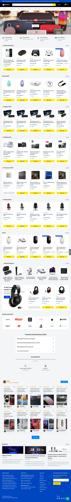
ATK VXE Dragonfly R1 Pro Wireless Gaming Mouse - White (61, 249)
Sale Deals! (52, 8)
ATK (4, 89)
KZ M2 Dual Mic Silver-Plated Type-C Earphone (48, 91)
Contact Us (42, 476)
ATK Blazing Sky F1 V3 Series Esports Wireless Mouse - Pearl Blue (22, 92)
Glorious (58, 58)
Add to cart (9, 69)
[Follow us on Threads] (61, 498)
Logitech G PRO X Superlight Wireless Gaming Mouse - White (22, 249)
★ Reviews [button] (70, 252)
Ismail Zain (22, 406)
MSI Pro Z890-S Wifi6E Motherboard (61, 152)
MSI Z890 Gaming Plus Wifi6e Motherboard (48, 152)
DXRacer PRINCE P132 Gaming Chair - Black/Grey (62, 215)
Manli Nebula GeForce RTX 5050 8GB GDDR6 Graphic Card (48, 122)
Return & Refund (43, 480)
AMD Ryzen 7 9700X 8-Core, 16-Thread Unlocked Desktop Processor (35, 184)
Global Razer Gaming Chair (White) (21, 215)
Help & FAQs (42, 485)
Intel (44, 180)
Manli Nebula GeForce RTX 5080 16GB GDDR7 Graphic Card (8, 122)
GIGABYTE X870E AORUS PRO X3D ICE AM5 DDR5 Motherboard (8, 153)
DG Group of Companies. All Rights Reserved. (10, 497)
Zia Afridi (61, 406)
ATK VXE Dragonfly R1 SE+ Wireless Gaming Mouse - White (8, 249)
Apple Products (38, 8)
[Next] (69, 60)
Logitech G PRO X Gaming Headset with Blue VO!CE (60, 298)
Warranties (42, 482)
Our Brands (59, 8)
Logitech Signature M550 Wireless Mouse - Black (21, 61)
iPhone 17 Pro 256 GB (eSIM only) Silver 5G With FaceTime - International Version (8, 61)
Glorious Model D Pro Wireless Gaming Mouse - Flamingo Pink (62, 61)
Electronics (12, 8)
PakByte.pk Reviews (7, 455)
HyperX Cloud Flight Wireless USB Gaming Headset (34, 298)
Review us (64, 381)
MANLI (4, 119)
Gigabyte (5, 150)
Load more (35, 437)
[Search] (54, 4)
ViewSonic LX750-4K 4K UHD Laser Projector (35, 91)
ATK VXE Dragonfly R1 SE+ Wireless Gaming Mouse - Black (34, 249)
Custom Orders (45, 8)
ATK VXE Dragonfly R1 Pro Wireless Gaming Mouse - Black (47, 249)
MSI (30, 150)
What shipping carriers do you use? (25, 346)
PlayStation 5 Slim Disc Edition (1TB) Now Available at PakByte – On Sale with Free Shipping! (57, 456)
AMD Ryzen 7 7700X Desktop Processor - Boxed (22, 183)
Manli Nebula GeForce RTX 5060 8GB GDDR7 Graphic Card (35, 122)
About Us (41, 475)
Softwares (29, 8)
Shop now (35, 26)
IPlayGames (22, 430)
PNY (57, 119)
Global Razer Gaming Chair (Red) (8, 215)
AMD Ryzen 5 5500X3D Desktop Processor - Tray (7, 183)
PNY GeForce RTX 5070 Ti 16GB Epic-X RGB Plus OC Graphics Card (61, 122)
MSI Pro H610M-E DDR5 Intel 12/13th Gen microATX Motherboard (35, 153)
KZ (43, 89)
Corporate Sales (43, 484)
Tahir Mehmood (49, 430)
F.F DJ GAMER (35, 406)
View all (67, 76)
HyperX (30, 296)
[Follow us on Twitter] (59, 498)
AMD (4, 180)
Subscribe (57, 483)
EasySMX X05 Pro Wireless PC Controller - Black (35, 61)
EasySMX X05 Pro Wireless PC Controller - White (48, 61)
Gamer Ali (48, 406)
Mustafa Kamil (36, 430)
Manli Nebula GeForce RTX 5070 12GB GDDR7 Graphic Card (21, 122)
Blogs (41, 491)
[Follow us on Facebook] (57, 498)
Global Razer (5, 212)
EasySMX (31, 58)
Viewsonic (32, 89)
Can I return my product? (23, 351)
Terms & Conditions (43, 487)
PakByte (8, 381)
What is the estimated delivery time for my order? (28, 342)
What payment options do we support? (26, 338)
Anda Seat (32, 212)
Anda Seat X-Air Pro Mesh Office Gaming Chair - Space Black (35, 215)
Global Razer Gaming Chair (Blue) (48, 215)
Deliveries (42, 478)
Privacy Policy (42, 489)
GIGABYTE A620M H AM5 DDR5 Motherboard (22, 152)
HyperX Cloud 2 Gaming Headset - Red (46, 298)
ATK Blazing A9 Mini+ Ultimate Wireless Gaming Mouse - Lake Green (8, 92)
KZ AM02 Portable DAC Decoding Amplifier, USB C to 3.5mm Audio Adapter (62, 92)
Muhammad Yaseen (9, 406)
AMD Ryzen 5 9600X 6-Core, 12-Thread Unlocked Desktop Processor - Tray (62, 184)
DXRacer (58, 212)
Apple (4, 58)
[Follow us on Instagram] (64, 498)
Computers (4, 8)
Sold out (8, 193)
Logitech (18, 58)
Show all (67, 45)
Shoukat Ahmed (62, 430)
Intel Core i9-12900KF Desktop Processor (48, 183)
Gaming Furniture (20, 8)
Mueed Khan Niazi (10, 430)
